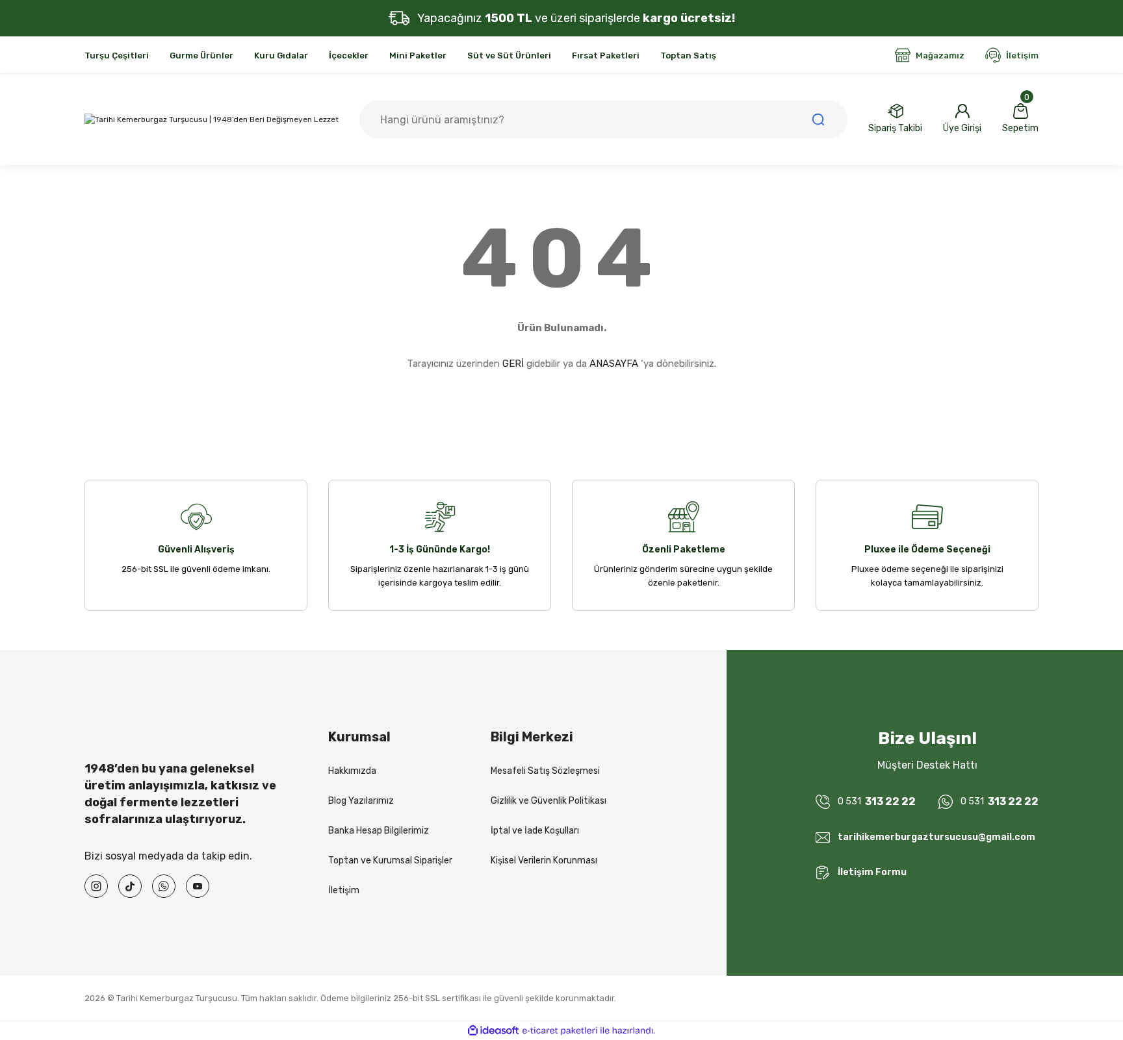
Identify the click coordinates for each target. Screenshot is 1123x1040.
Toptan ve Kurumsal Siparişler (390, 860)
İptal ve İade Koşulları (535, 830)
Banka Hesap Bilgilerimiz (378, 830)
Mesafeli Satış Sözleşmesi (545, 770)
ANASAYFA (613, 363)
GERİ (513, 363)
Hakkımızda (352, 770)
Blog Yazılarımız (361, 800)
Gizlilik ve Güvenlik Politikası (548, 800)
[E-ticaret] (560, 1031)
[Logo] (211, 120)
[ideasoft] (493, 1030)
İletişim (343, 890)
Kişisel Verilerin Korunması (544, 860)
